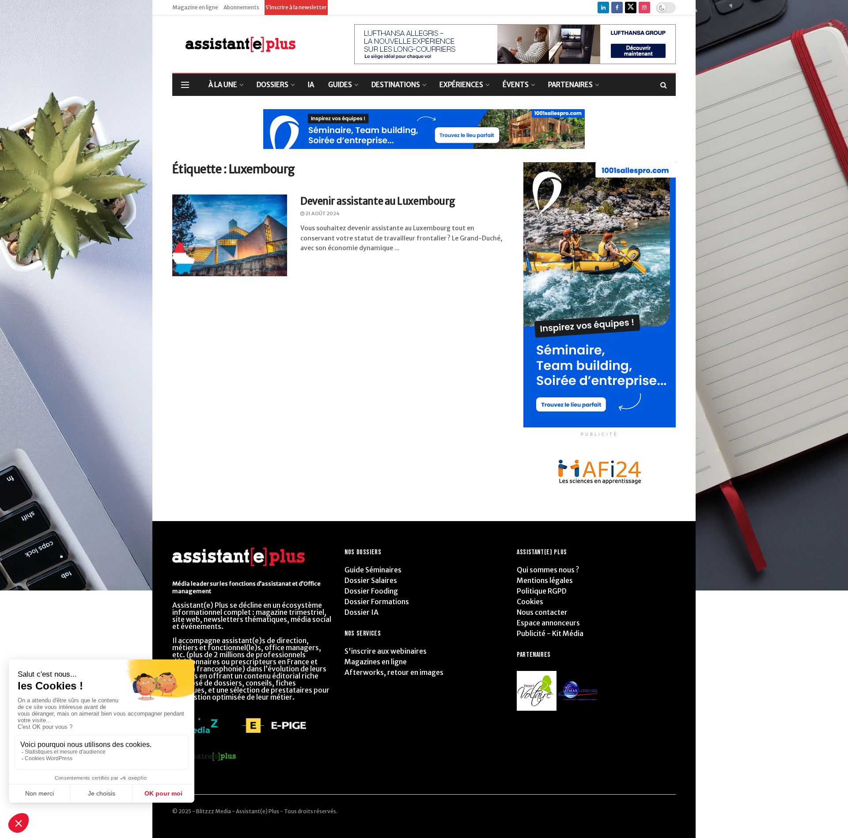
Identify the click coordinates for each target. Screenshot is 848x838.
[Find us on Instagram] (644, 7)
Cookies (530, 601)
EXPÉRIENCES (461, 84)
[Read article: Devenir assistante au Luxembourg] (229, 235)
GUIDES (340, 84)
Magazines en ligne (375, 661)
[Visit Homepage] (233, 44)
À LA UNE (222, 84)
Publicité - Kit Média (550, 633)
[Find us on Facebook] (617, 7)
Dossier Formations (376, 601)
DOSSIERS (272, 84)
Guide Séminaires (372, 569)
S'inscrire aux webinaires (385, 651)
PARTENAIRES (570, 84)
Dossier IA (361, 612)
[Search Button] (663, 85)
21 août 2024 (322, 213)
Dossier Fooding (371, 591)
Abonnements (241, 7)
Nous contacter (542, 612)
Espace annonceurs (548, 622)
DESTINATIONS (395, 84)
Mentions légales (545, 580)
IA (311, 84)
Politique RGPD (542, 591)
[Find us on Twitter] (630, 7)
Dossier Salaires (370, 580)
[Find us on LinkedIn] (603, 7)
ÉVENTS (516, 84)
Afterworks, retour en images (393, 672)
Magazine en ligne (195, 7)
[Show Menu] (185, 85)
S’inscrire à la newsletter (296, 7)
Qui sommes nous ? (548, 569)
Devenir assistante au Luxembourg (377, 201)
